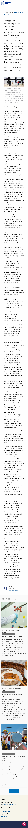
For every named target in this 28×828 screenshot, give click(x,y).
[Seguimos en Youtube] (9, 812)
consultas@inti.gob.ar (9, 804)
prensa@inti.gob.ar (13, 590)
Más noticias (14, 791)
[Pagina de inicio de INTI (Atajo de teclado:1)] (6, 3)
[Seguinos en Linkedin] (1, 812)
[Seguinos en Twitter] (4, 812)
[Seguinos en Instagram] (11, 812)
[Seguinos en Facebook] (6, 812)
